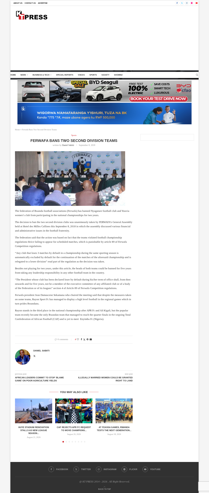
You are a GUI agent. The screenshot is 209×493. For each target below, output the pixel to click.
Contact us (30, 3)
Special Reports (64, 75)
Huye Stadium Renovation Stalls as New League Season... (33, 430)
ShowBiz (118, 75)
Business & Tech (41, 75)
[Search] (197, 75)
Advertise (42, 3)
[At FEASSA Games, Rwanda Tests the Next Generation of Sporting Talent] (114, 410)
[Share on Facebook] (81, 339)
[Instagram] (187, 3)
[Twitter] (182, 3)
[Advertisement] (104, 47)
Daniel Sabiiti (68, 145)
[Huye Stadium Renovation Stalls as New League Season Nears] (33, 410)
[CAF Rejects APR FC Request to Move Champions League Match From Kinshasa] (73, 410)
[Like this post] (78, 339)
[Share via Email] (91, 339)
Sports (93, 75)
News (23, 75)
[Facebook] (177, 3)
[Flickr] (192, 3)
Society (105, 75)
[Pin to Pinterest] (87, 339)
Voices (81, 75)
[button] (19, 420)
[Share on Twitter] (84, 339)
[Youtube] (197, 3)
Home (13, 75)
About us (17, 3)
